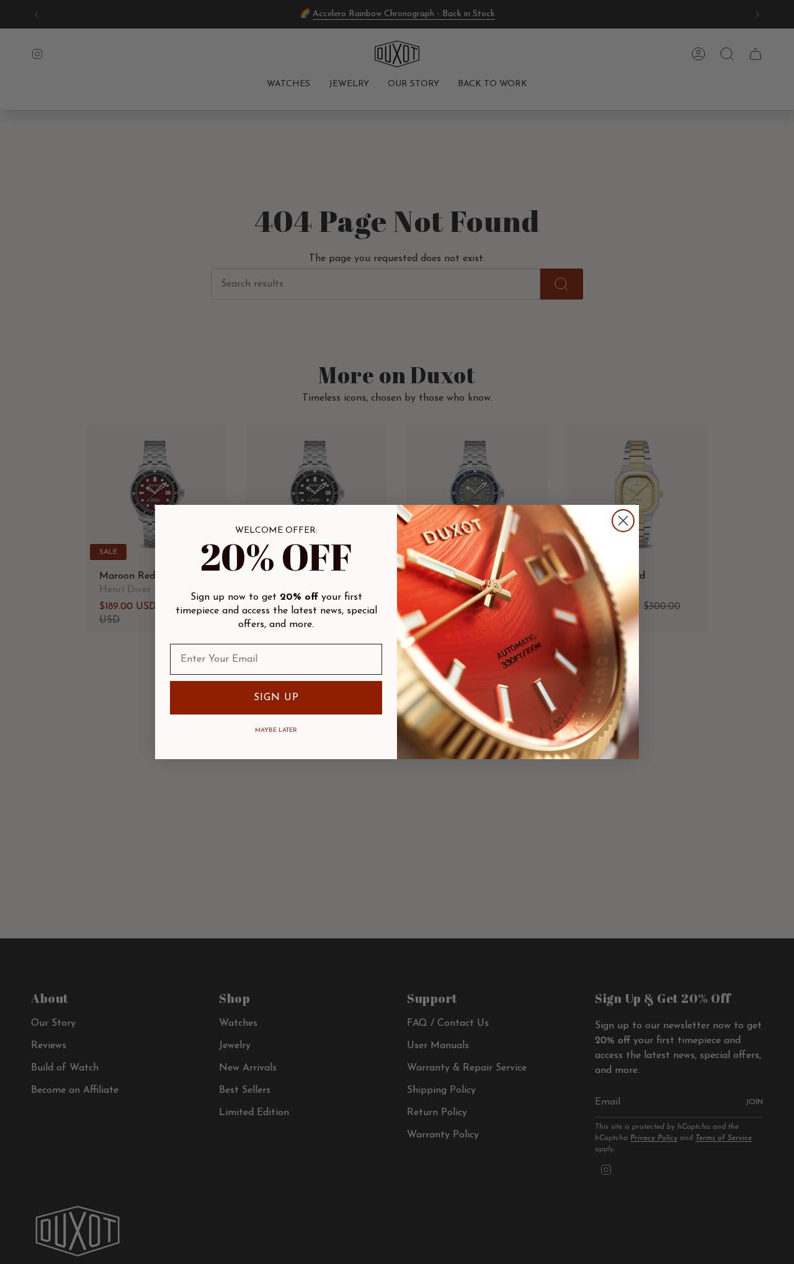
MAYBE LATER (276, 730)
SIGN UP (276, 698)
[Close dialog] (623, 521)
